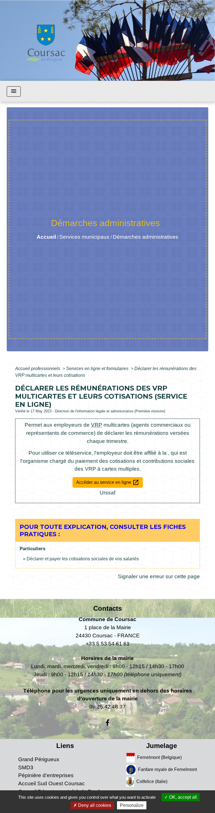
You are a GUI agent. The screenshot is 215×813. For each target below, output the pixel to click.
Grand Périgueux (38, 759)
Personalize (132, 805)
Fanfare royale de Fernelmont (167, 769)
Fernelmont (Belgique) (159, 757)
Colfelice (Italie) (151, 781)
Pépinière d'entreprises (46, 775)
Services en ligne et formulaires (98, 368)
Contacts (107, 608)
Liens (65, 745)
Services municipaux (84, 237)
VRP (96, 425)
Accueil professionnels (38, 368)
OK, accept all (182, 797)
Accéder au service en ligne (107, 482)
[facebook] (107, 723)
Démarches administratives (145, 237)
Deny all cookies (94, 805)
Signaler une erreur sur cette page (159, 576)
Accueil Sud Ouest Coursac (51, 783)
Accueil (46, 237)
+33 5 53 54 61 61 (108, 644)
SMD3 (25, 767)
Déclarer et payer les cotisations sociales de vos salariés (83, 558)
